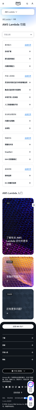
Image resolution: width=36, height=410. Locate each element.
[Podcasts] (22, 387)
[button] (11, 12)
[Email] (25, 387)
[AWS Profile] (32, 4)
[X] (3, 387)
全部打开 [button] (28, 45)
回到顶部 (17, 393)
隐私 (3, 398)
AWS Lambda (6, 19)
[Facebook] (6, 387)
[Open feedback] (34, 205)
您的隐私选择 (19, 398)
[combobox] (18, 34)
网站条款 (10, 398)
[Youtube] (19, 387)
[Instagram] (13, 387)
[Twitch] (16, 387)
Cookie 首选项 (6, 401)
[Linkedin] (9, 387)
